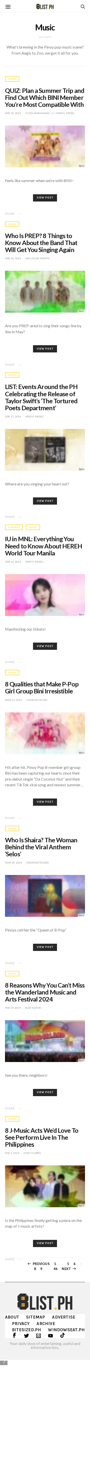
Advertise (63, 1317)
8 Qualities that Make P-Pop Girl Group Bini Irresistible (41, 687)
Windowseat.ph (66, 1329)
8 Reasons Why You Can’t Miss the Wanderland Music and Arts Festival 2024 (44, 992)
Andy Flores (32, 1152)
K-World (14, 527)
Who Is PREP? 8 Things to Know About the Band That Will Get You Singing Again (41, 242)
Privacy (21, 1323)
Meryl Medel (65, 113)
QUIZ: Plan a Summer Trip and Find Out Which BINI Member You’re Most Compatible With (44, 97)
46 (56, 1269)
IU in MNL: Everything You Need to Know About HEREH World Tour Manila (43, 545)
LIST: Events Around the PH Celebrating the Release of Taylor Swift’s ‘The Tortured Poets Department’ (41, 397)
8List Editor (33, 1007)
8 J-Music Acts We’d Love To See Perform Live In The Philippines (41, 1137)
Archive (45, 1323)
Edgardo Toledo (37, 862)
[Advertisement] (45, 1413)
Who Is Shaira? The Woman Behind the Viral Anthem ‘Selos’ (41, 847)
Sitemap (35, 1317)
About (12, 1317)
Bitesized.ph (26, 1329)
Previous (41, 1264)
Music (12, 78)
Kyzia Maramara (38, 113)
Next (66, 1269)
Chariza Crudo (37, 699)
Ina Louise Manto (38, 258)
